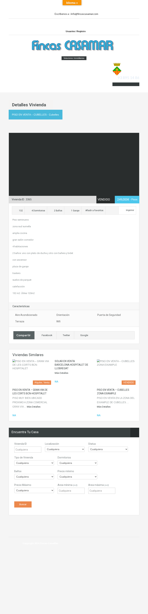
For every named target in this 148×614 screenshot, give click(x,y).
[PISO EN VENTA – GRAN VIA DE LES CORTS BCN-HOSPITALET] (31, 372)
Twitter (66, 335)
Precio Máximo (22, 485)
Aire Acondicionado (26, 314)
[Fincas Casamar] (74, 46)
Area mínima (67, 485)
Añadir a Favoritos (94, 210)
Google (84, 335)
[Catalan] (123, 3)
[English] (123, 7)
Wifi (58, 321)
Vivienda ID (20, 443)
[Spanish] (127, 3)
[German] (131, 3)
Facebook (47, 335)
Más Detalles (33, 406)
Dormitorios (64, 457)
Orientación (62, 314)
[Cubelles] (116, 69)
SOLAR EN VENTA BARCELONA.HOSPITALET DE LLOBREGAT (71, 365)
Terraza (19, 321)
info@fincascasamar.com (84, 13)
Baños (17, 471)
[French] (135, 3)
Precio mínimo (66, 471)
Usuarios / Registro (76, 31)
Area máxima (98, 485)
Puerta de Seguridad (109, 314)
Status (92, 443)
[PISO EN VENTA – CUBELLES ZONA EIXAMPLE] (116, 372)
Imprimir (130, 210)
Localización (52, 443)
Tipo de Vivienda (23, 457)
